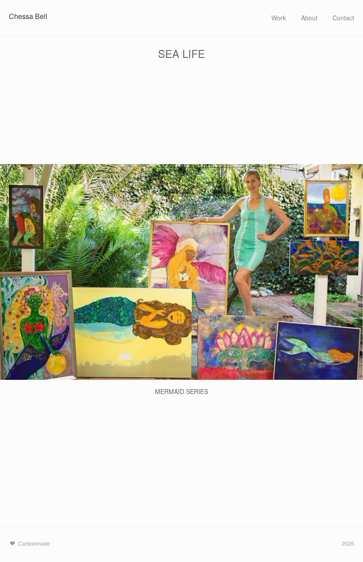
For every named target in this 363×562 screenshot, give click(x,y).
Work (278, 17)
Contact (343, 17)
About (309, 17)
